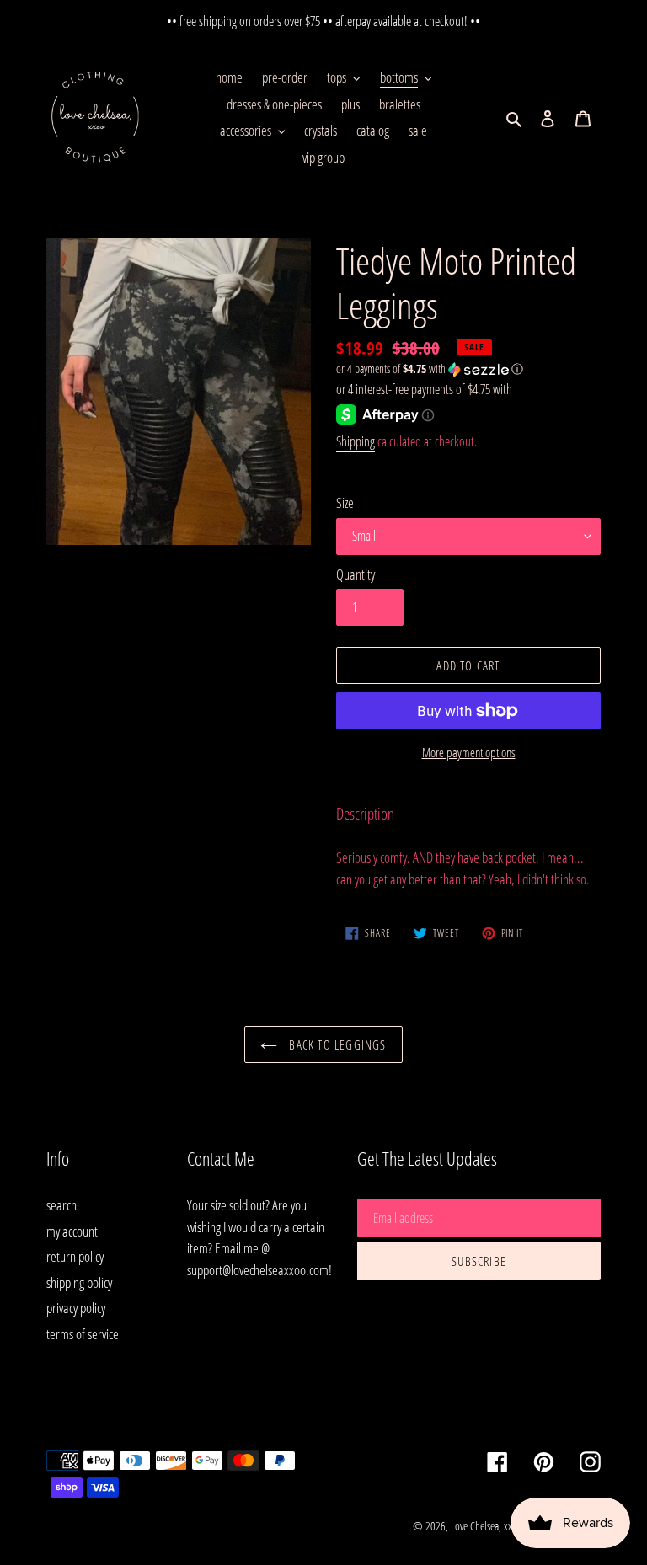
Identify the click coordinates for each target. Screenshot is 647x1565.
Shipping (355, 441)
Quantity (355, 574)
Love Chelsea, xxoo (486, 1526)
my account (72, 1231)
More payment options (469, 752)
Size (345, 502)
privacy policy (75, 1307)
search (61, 1205)
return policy (75, 1256)
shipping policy (79, 1282)
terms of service (82, 1333)
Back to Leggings (336, 1044)
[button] (429, 369)
